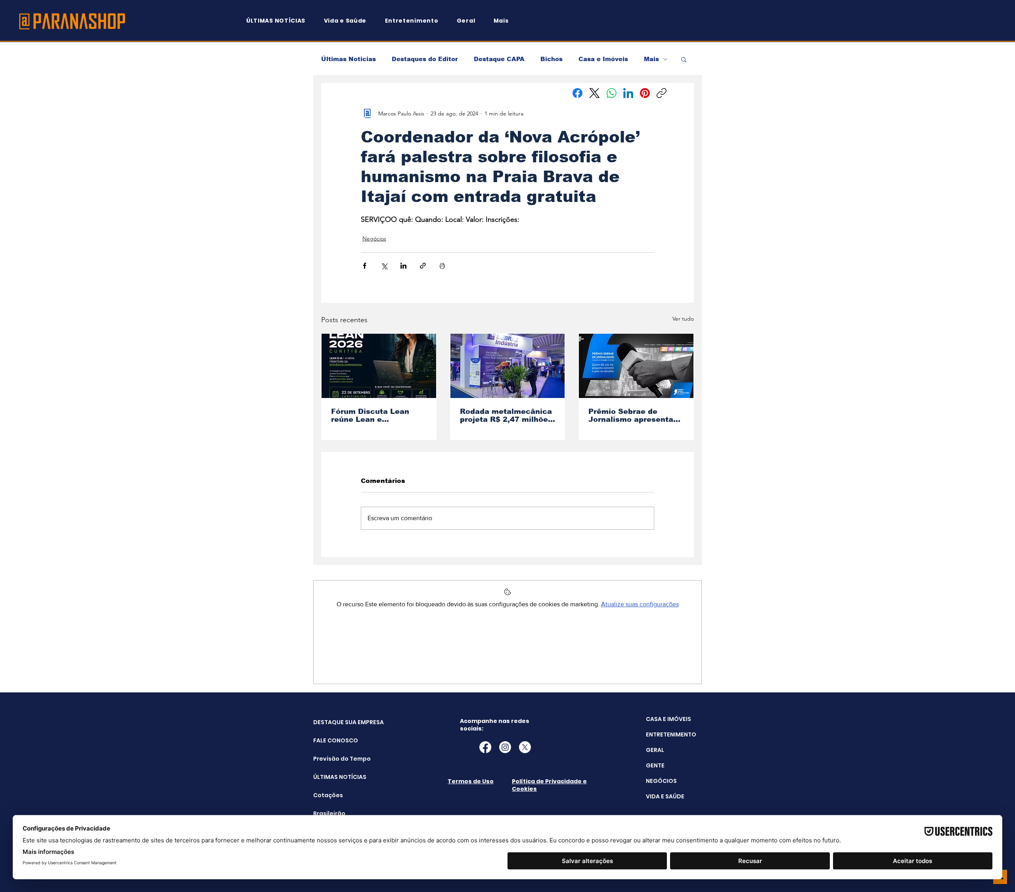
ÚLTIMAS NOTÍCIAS (333, 777)
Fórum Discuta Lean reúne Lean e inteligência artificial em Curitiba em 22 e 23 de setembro (376, 415)
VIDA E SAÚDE (665, 796)
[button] (505, 21)
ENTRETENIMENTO (671, 734)
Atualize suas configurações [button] (640, 604)
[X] (525, 747)
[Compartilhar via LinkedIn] (403, 265)
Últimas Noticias (348, 59)
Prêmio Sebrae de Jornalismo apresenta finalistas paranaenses (632, 415)
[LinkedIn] (628, 93)
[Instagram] (505, 747)
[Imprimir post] (442, 265)
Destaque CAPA (499, 59)
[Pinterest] (645, 93)
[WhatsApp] (612, 93)
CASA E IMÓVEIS (668, 719)
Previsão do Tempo (333, 759)
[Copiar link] (661, 93)
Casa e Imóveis (603, 59)
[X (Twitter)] (594, 93)
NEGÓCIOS (661, 781)
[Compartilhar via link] (423, 265)
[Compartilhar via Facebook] (364, 265)
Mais (651, 59)
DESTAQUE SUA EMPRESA (333, 722)
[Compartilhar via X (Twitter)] (384, 265)
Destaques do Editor (425, 59)
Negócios (374, 238)
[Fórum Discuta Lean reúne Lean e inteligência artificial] (379, 366)
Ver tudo (683, 318)
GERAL (655, 750)
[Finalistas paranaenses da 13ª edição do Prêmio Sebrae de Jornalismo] (636, 366)
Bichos (551, 59)
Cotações (328, 795)
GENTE (655, 765)
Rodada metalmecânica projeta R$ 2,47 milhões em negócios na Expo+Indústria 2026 (506, 415)
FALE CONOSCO (333, 740)
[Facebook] (577, 93)
